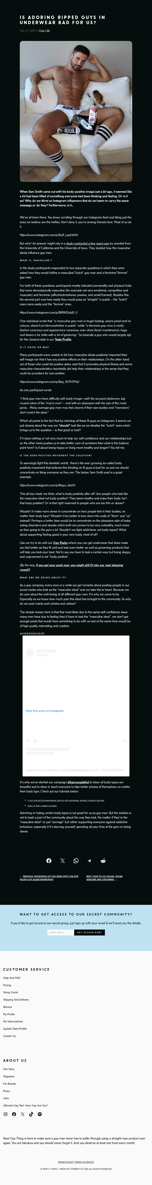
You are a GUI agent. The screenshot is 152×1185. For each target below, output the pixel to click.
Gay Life (44, 30)
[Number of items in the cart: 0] (146, 5)
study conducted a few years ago (87, 243)
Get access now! (89, 933)
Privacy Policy (66, 1162)
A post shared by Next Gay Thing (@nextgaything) (57, 770)
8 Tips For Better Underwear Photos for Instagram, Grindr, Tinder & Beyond (66, 800)
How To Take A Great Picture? (42, 805)
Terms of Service (84, 1162)
